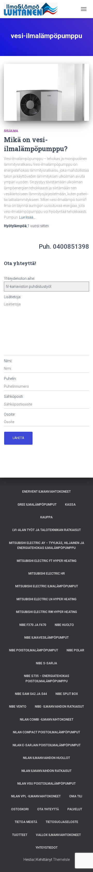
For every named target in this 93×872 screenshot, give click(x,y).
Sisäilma (11, 131)
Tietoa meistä (26, 822)
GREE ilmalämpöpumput (37, 504)
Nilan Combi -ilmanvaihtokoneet (46, 719)
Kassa (70, 504)
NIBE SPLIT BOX (67, 694)
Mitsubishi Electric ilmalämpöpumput (46, 586)
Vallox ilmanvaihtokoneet (58, 835)
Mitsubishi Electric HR (46, 573)
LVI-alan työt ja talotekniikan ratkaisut (46, 530)
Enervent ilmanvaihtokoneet (46, 491)
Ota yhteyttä (48, 809)
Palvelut (74, 809)
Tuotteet (19, 835)
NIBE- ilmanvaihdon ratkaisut (59, 706)
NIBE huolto (64, 625)
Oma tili (75, 796)
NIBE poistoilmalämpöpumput (33, 650)
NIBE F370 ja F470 (32, 625)
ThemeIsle (61, 859)
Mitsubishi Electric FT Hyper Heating (46, 561)
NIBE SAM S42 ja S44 (31, 694)
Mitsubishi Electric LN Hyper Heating (46, 599)
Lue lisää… (27, 217)
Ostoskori (20, 809)
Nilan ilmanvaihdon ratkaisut (46, 771)
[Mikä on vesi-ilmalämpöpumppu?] (46, 92)
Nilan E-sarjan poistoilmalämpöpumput (47, 745)
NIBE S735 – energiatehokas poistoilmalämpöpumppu (46, 678)
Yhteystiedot (47, 847)
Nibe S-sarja (46, 663)
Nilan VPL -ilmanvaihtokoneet (36, 796)
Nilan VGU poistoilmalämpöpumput (46, 783)
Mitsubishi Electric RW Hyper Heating (46, 612)
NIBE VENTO (17, 706)
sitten (38, 226)
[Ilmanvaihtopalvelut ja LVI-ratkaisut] (32, 9)
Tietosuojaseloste (62, 822)
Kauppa (46, 517)
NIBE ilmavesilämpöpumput (46, 637)
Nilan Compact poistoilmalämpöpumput (46, 732)
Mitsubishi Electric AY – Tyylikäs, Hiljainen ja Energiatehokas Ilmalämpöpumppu (46, 545)
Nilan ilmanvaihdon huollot (46, 758)
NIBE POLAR (75, 650)
